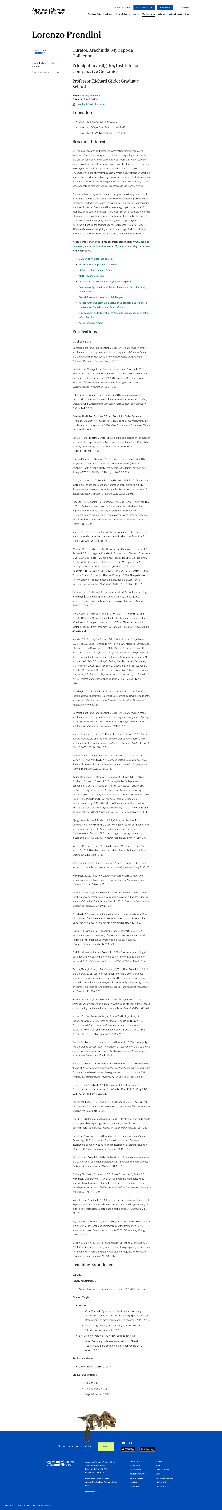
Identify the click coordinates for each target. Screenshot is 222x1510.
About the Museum (137, 1462)
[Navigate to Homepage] (49, 11)
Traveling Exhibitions (164, 1478)
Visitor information (138, 1474)
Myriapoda (120, 246)
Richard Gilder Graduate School (96, 270)
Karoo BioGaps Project (91, 323)
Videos (158, 1474)
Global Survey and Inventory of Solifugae (101, 297)
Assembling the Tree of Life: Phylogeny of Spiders (105, 282)
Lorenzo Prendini (66, 35)
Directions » (91, 1492)
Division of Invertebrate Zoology (96, 259)
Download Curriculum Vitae (90, 104)
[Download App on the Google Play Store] (147, 1449)
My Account (186, 7)
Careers (133, 1482)
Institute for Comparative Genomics (98, 265)
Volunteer (134, 1486)
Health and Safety (137, 1478)
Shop (158, 1466)
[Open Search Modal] (177, 8)
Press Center (161, 1486)
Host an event (161, 1482)
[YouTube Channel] (122, 1443)
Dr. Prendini (95, 242)
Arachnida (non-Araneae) (98, 246)
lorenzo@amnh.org (90, 96)
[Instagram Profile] (129, 1443)
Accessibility (135, 1470)
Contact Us (135, 1466)
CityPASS (159, 1462)
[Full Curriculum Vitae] (74, 104)
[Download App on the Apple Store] (128, 1449)
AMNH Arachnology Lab (91, 276)
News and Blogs (162, 1470)
